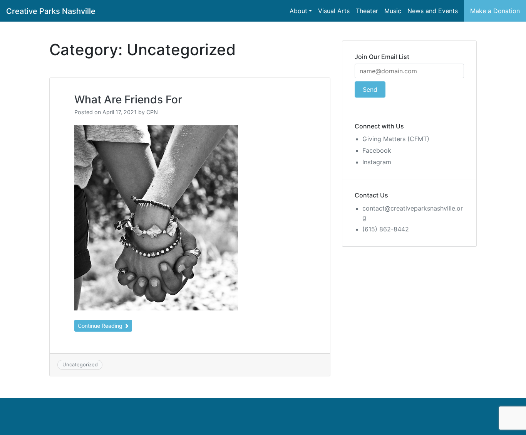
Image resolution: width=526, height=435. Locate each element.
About (298, 11)
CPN (152, 112)
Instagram (376, 162)
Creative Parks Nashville (50, 11)
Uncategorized (80, 364)
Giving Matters (383, 139)
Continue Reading (101, 325)
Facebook (376, 150)
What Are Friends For (128, 99)
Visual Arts (334, 11)
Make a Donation (495, 11)
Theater (367, 11)
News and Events (432, 11)
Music (392, 11)
